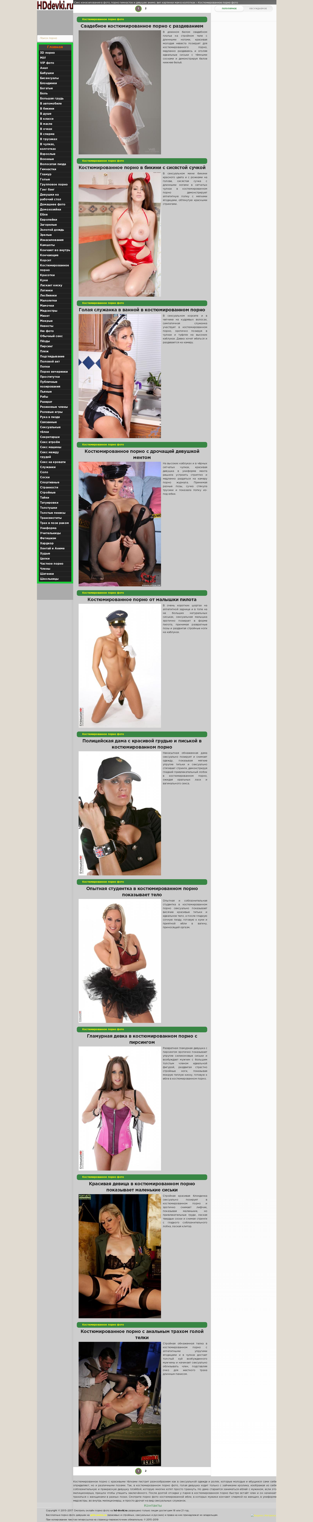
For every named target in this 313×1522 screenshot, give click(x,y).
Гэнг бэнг (47, 189)
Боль (44, 93)
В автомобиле (51, 103)
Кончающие (49, 255)
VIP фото (47, 63)
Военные (47, 159)
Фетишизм (48, 538)
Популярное (229, 9)
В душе (45, 113)
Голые (45, 179)
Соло (44, 472)
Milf (43, 58)
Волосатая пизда (53, 164)
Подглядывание (52, 356)
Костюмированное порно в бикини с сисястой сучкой (142, 168)
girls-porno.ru (98, 1515)
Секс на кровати (53, 462)
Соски (45, 477)
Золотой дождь (52, 230)
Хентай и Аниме (52, 548)
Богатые (46, 88)
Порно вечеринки (54, 371)
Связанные (48, 422)
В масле (46, 124)
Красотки (47, 275)
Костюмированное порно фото (103, 19)
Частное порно (51, 563)
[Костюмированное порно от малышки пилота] (120, 666)
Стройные (48, 492)
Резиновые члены (54, 407)
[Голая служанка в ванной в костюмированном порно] (120, 376)
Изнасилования (52, 240)
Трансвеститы (51, 518)
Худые (45, 553)
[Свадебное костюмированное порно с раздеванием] (120, 92)
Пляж (44, 351)
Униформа (48, 528)
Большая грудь (52, 98)
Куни (44, 280)
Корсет (45, 260)
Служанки (48, 467)
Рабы (44, 397)
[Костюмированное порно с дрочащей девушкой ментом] (120, 524)
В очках (46, 129)
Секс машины (50, 447)
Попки (45, 366)
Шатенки (47, 574)
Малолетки (48, 300)
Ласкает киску (51, 285)
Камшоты (47, 245)
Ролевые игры (51, 412)
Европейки (48, 219)
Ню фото (47, 331)
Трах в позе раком (54, 523)
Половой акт (50, 361)
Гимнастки (48, 169)
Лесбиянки (48, 295)
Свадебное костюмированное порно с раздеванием (142, 26)
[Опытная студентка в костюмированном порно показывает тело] (120, 961)
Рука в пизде (50, 417)
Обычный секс (51, 336)
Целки (45, 558)
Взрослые (47, 154)
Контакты (153, 1505)
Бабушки (47, 73)
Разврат (46, 402)
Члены (45, 569)
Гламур (45, 174)
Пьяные (46, 391)
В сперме (47, 134)
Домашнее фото (52, 204)
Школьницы (49, 579)
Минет (45, 316)
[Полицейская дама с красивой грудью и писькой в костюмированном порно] (120, 813)
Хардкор (47, 543)
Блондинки (48, 83)
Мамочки (47, 305)
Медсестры (48, 311)
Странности (49, 487)
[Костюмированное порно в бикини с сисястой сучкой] (120, 234)
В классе (47, 119)
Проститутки (50, 377)
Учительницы (50, 533)
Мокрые (46, 321)
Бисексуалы (49, 78)
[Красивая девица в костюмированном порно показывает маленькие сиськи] (120, 1256)
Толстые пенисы (52, 513)
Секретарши (50, 437)
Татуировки (49, 502)
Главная (55, 47)
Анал (44, 68)
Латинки (46, 290)
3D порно (47, 53)
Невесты (46, 326)
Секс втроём (50, 442)
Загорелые (48, 225)
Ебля (44, 214)
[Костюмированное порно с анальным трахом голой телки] (120, 1404)
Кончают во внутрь (55, 250)
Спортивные (49, 482)
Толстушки (48, 508)
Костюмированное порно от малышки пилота (141, 600)
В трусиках (48, 139)
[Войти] (54, 22)
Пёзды (45, 341)
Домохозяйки (50, 209)
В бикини (47, 108)
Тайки (44, 497)
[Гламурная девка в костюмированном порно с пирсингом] (120, 1108)
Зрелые (46, 235)
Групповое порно (54, 184)
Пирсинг (46, 346)
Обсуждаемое (258, 9)
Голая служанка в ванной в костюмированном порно (142, 310)
